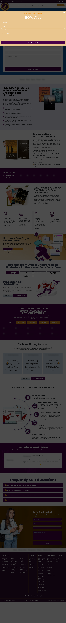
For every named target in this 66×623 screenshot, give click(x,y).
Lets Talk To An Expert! (33, 42)
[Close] (64, 12)
